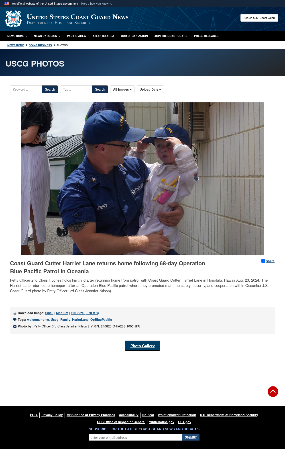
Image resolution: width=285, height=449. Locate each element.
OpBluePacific (101, 319)
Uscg (55, 319)
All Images (121, 89)
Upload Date (149, 89)
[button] (97, 3)
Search (50, 89)
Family (65, 319)
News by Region (45, 36)
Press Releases (206, 36)
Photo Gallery (142, 345)
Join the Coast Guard (171, 36)
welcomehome (38, 319)
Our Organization (134, 36)
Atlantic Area (103, 36)
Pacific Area (76, 36)
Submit (191, 437)
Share (270, 261)
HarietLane (80, 319)
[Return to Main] (273, 394)
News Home (15, 36)
